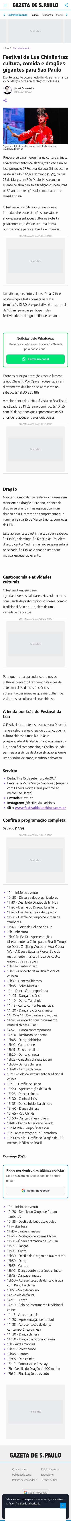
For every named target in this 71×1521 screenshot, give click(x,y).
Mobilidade (62, 14)
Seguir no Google (37, 1492)
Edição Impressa (50, 1469)
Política (35, 14)
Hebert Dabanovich (24, 88)
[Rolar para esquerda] (4, 14)
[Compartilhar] (66, 5)
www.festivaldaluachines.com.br (40, 807)
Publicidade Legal (21, 1474)
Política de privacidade (28, 1503)
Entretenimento (17, 14)
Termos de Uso (49, 1479)
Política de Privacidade (24, 1479)
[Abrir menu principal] (5, 5)
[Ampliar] (63, 112)
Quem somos (19, 1469)
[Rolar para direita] (66, 14)
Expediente (47, 1474)
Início (6, 48)
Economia (47, 14)
